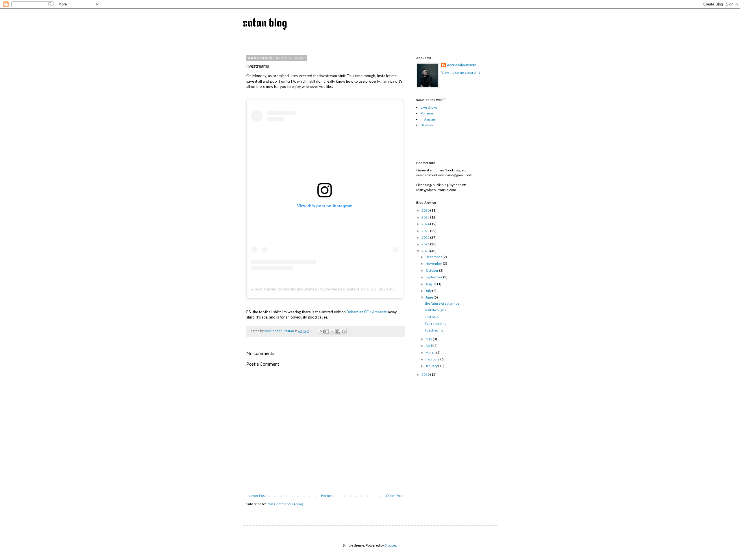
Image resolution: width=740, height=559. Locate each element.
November (434, 263)
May (429, 339)
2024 (425, 224)
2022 (425, 237)
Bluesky (427, 125)
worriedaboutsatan (461, 65)
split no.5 (432, 317)
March (431, 352)
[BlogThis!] (327, 331)
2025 (425, 217)
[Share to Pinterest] (344, 331)
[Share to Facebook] (338, 331)
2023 (425, 231)
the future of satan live (442, 303)
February (433, 359)
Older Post (394, 495)
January (432, 366)
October (432, 270)
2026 (425, 210)
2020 (425, 251)
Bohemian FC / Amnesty (367, 312)
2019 (425, 374)
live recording (435, 323)
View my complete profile (460, 72)
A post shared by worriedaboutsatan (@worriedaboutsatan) (305, 289)
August (431, 284)
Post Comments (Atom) (285, 504)
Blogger (390, 545)
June (430, 297)
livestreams (434, 330)
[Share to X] (333, 331)
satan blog (265, 23)
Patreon (427, 113)
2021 (425, 244)
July (429, 290)
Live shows (429, 107)
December (434, 257)
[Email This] (322, 331)
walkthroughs (435, 310)
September (434, 277)
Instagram (428, 119)
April (429, 345)
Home (326, 495)
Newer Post (257, 495)
